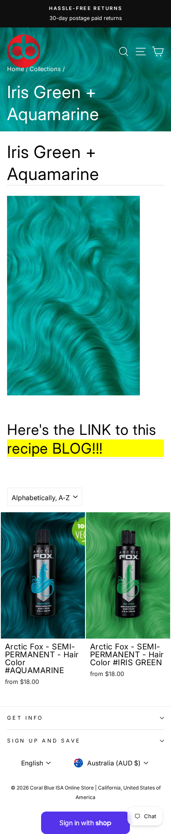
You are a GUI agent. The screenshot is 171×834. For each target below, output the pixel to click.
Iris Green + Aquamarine (53, 162)
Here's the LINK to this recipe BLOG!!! (81, 439)
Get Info (25, 718)
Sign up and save (44, 741)
